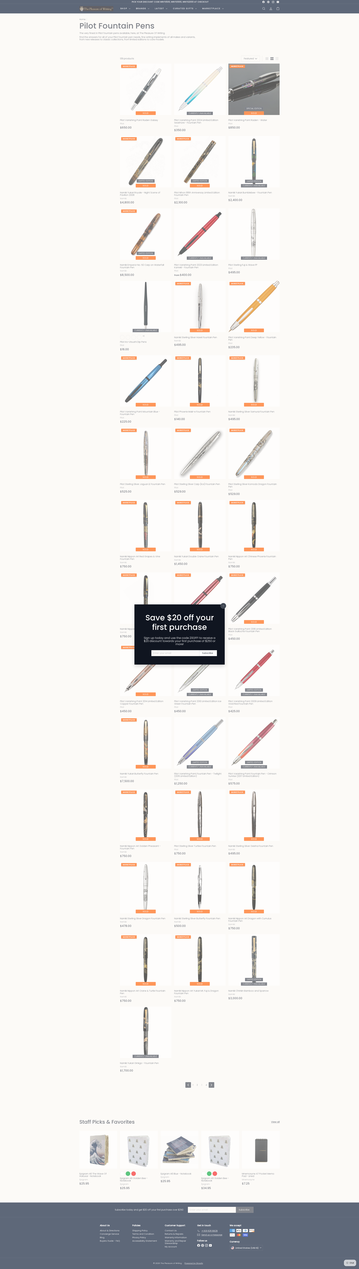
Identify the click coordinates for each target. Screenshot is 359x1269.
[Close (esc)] (223, 606)
